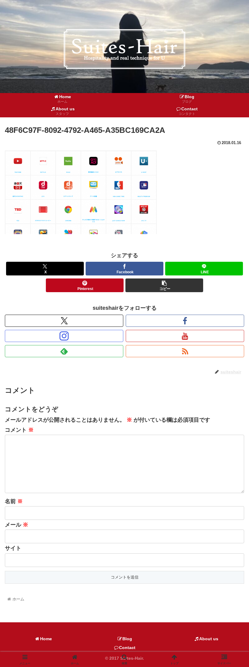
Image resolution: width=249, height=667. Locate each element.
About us (208, 638)
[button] (164, 285)
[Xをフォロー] (64, 321)
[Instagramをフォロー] (64, 336)
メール (16, 525)
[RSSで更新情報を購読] (185, 351)
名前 (14, 501)
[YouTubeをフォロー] (185, 336)
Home (46, 638)
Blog (127, 638)
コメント (19, 430)
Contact (127, 647)
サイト (13, 548)
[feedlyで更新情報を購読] (64, 351)
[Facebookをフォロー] (185, 321)
